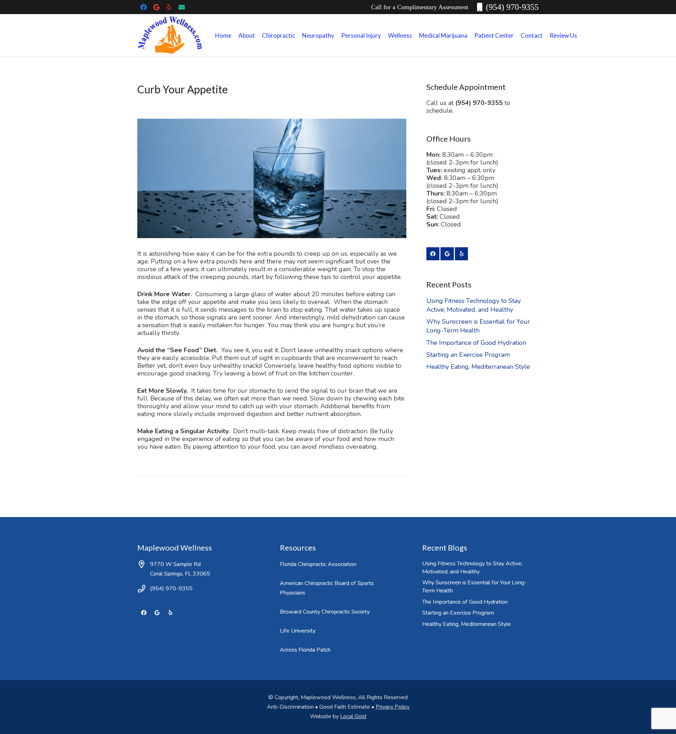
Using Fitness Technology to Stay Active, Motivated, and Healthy (473, 305)
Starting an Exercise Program (468, 354)
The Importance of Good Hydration (476, 342)
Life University (297, 631)
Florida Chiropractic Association (318, 564)
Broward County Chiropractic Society (325, 612)
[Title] (181, 7)
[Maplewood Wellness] (170, 35)
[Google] (156, 7)
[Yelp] (169, 7)
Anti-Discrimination (290, 707)
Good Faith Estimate (344, 707)
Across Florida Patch (305, 650)
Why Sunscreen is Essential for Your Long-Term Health (478, 326)
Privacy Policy (392, 707)
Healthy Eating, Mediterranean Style (478, 366)
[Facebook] (143, 7)
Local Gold (353, 716)
